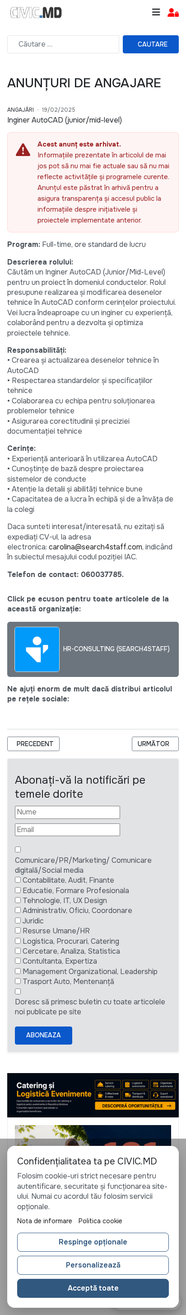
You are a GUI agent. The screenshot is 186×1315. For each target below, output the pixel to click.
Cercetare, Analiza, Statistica (71, 951)
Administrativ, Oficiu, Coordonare (77, 910)
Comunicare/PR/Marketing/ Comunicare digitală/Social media (83, 865)
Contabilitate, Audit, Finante (68, 880)
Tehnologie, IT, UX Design (65, 900)
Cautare (152, 44)
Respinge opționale (93, 1242)
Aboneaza (43, 1035)
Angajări (20, 110)
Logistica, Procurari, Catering (71, 941)
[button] (173, 13)
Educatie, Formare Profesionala (76, 890)
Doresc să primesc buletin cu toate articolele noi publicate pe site (90, 1007)
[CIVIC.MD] (36, 12)
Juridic (33, 921)
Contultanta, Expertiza (60, 961)
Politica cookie (100, 1221)
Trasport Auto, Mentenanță (68, 981)
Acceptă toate (93, 1288)
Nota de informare (44, 1221)
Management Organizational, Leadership (90, 971)
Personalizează (93, 1265)
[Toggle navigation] (156, 12)
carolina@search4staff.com (95, 547)
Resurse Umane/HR (56, 931)
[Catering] (93, 1094)
